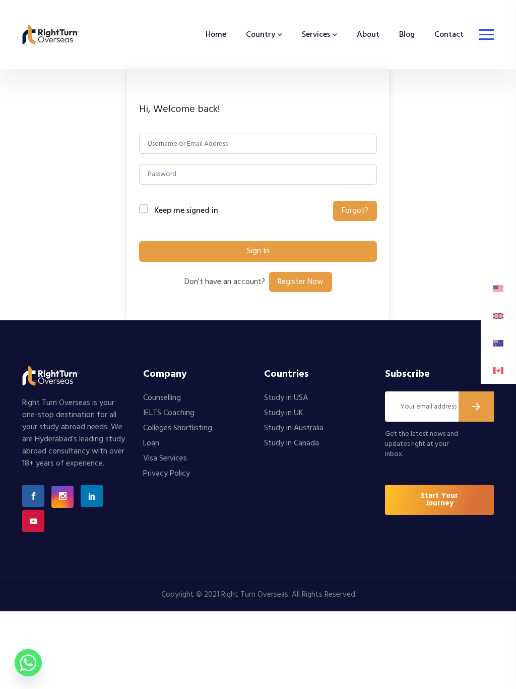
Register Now (301, 282)
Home (216, 34)
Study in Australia (294, 428)
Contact (449, 34)
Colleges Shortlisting (177, 428)
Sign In (258, 251)
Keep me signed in (186, 211)
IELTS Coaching (169, 413)
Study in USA (286, 398)
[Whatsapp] (28, 662)
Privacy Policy (166, 473)
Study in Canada (291, 443)
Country (260, 34)
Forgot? (355, 210)
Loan (151, 443)
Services (316, 34)
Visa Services (165, 458)
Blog (407, 34)
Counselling (162, 398)
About (368, 34)
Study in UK (283, 413)
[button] (439, 500)
